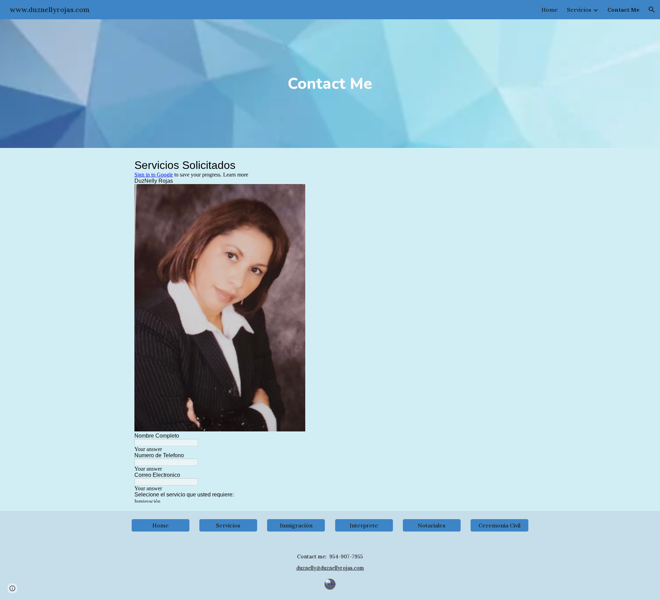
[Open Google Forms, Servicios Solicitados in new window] (515, 165)
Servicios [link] (579, 9)
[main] (330, 83)
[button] (652, 9)
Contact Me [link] (623, 9)
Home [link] (549, 9)
